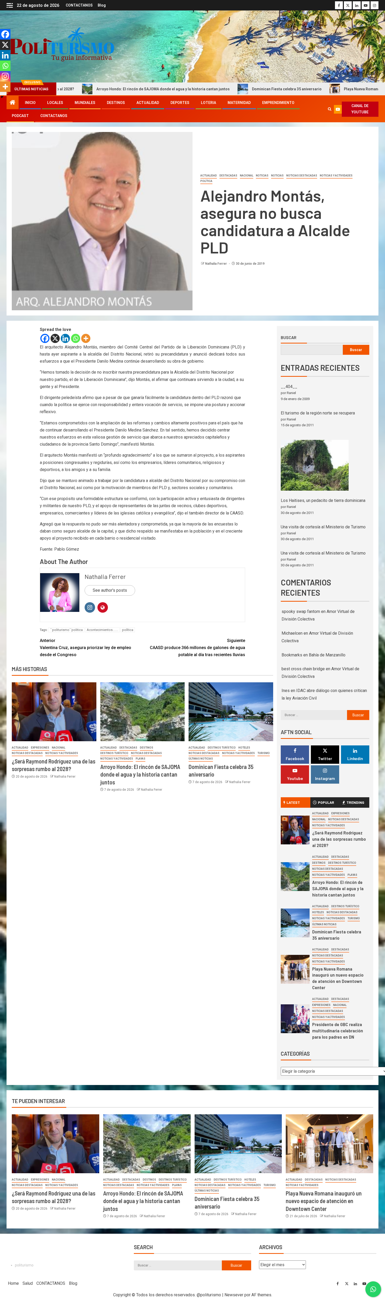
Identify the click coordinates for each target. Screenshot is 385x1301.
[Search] (330, 109)
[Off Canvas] (10, 5)
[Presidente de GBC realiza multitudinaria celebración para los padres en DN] (295, 1018)
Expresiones (40, 747)
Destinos (116, 103)
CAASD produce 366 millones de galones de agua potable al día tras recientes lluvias (197, 647)
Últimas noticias (201, 758)
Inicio (30, 103)
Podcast (20, 116)
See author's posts (110, 590)
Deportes (179, 103)
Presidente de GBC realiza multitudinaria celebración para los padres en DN (337, 1030)
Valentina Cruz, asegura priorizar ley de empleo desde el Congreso (85, 647)
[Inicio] (12, 103)
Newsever (233, 1294)
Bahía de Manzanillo (327, 654)
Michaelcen (292, 633)
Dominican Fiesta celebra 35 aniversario (226, 89)
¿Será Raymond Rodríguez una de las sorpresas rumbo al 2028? (339, 839)
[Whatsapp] (75, 338)
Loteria (208, 103)
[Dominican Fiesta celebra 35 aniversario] (231, 711)
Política (206, 181)
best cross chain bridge (303, 668)
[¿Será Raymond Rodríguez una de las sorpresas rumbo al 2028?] (54, 711)
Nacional (246, 175)
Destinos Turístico (114, 753)
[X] (55, 338)
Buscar (288, 337)
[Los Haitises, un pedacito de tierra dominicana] (315, 465)
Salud (28, 1283)
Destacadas (228, 175)
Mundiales (85, 103)
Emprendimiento (278, 103)
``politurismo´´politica (66, 630)
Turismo (263, 753)
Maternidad (239, 103)
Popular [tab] (326, 802)
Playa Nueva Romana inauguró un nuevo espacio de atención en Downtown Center (338, 978)
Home (13, 1283)
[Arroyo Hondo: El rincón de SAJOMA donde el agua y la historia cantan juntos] (142, 711)
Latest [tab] (293, 802)
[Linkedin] (65, 338)
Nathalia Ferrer (216, 263)
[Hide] (2, 97)
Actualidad (147, 103)
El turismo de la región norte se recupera (318, 413)
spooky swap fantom (301, 611)
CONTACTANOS (79, 5)
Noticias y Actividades (336, 175)
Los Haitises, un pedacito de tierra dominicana (323, 500)
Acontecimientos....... (102, 630)
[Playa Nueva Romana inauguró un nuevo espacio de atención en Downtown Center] (295, 969)
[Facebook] (45, 338)
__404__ (289, 386)
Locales (55, 103)
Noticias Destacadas (301, 175)
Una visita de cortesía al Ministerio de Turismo (323, 526)
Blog (102, 5)
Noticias (262, 175)
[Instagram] (5, 76)
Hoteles (244, 747)
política (127, 630)
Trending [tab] (355, 802)
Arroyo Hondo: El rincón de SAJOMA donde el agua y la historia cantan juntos (102, 89)
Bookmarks (292, 654)
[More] (85, 338)
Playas (140, 758)
